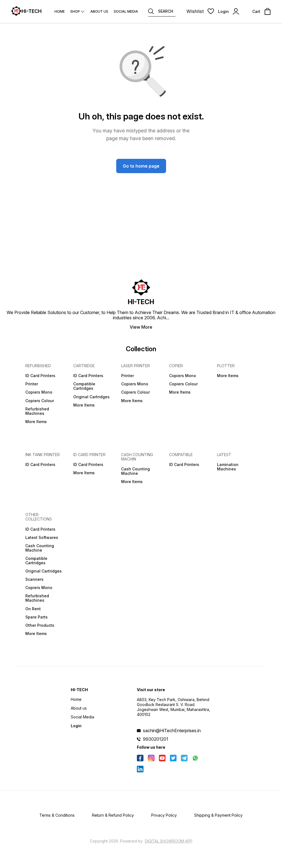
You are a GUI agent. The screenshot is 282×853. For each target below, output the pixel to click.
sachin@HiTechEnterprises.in (172, 730)
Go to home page (141, 166)
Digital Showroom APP (168, 841)
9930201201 (155, 739)
